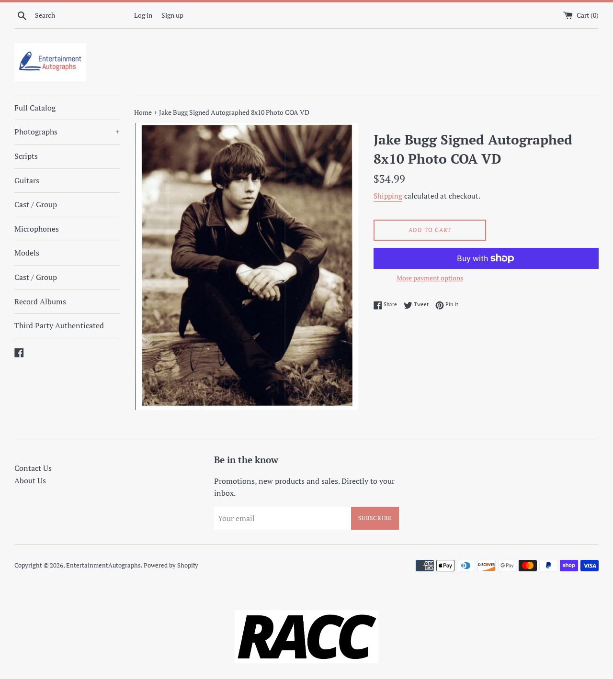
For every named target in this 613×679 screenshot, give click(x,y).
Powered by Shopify (171, 565)
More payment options (430, 277)
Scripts (26, 156)
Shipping (388, 195)
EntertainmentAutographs (103, 565)
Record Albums (40, 301)
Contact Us (33, 468)
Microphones (36, 228)
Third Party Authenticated (59, 325)
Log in (143, 15)
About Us (30, 480)
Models (26, 252)
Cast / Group (35, 204)
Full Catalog (35, 107)
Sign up (172, 15)
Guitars (26, 180)
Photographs (67, 131)
